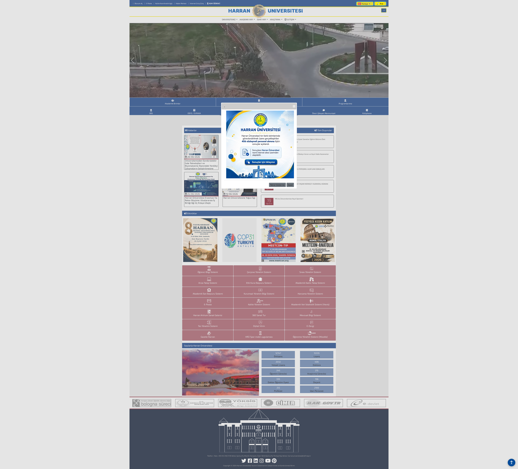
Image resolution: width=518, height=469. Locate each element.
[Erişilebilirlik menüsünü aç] (511, 462)
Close (294, 106)
